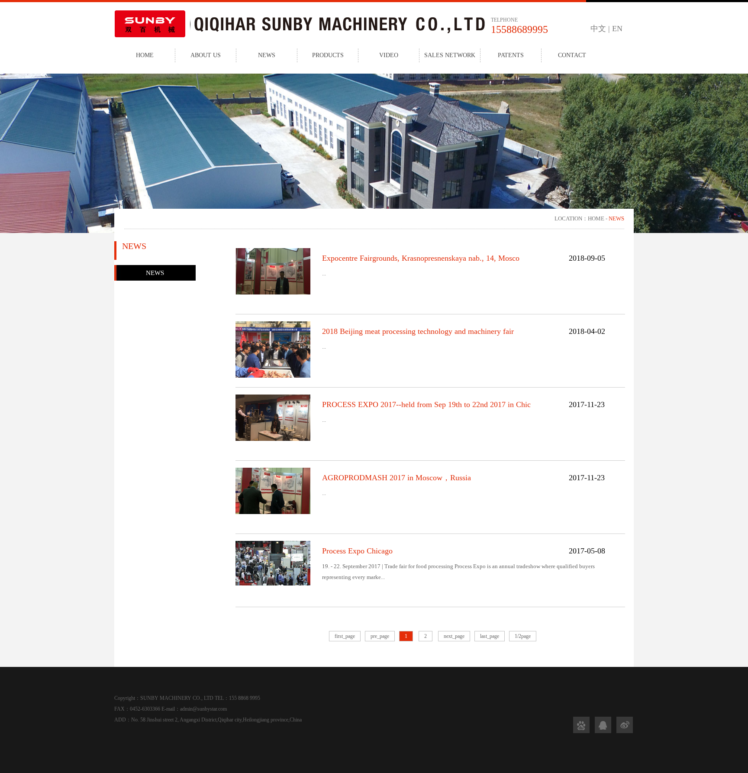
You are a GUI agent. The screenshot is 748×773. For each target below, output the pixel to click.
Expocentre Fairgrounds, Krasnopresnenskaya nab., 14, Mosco (420, 258)
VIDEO (388, 55)
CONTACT (572, 55)
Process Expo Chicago (357, 551)
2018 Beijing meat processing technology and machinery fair (418, 331)
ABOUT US (205, 55)
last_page (489, 636)
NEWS (266, 55)
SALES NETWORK (449, 55)
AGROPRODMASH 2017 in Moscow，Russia (396, 477)
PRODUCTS (328, 55)
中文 (598, 28)
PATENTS (511, 55)
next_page (454, 636)
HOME (145, 55)
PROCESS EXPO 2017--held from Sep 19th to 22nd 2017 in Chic (426, 404)
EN (617, 28)
